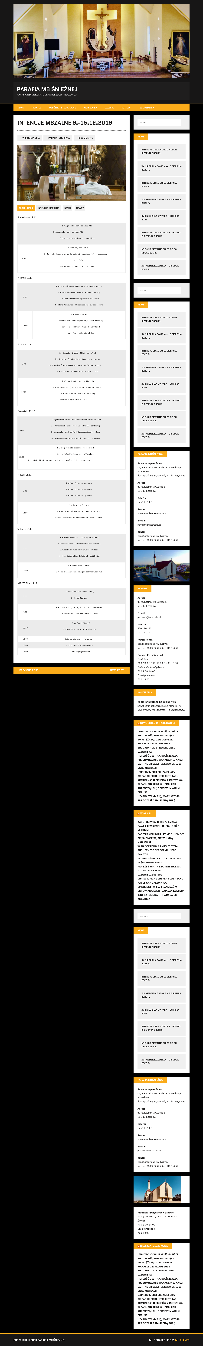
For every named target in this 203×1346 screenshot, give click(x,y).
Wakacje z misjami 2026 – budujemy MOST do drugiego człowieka (156, 747)
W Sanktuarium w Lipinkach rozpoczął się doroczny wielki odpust (159, 788)
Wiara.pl (146, 813)
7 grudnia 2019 (31, 138)
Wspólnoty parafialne (62, 107)
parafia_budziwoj (59, 138)
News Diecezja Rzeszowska (157, 723)
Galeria (109, 107)
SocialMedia (147, 107)
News (20, 107)
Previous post (29, 670)
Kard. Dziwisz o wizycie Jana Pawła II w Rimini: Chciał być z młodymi (158, 826)
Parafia (36, 107)
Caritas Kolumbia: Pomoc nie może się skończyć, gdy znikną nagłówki (161, 838)
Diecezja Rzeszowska (154, 1246)
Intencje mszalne (48, 208)
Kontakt (126, 107)
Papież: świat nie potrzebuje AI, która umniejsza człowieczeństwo (159, 870)
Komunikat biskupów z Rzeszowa (160, 780)
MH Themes (182, 1340)
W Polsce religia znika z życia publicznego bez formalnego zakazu (158, 850)
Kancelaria (90, 107)
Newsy (80, 208)
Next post (117, 670)
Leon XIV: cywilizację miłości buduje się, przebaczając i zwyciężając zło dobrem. (158, 735)
